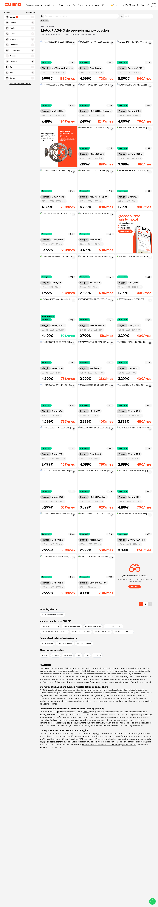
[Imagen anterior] (145, 62)
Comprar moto (32, 5)
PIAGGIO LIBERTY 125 (93, 626)
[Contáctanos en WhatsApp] (152, 901)
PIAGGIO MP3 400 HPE (123, 632)
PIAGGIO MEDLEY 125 (113, 626)
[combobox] (136, 16)
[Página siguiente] (150, 604)
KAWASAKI (68, 655)
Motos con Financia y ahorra (53, 615)
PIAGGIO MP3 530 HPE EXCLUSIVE (54, 632)
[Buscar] (42, 16)
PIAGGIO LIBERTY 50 (102, 632)
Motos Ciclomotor (84, 643)
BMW (78, 655)
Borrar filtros (30, 12)
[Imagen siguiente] (74, 62)
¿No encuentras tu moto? (20, 84)
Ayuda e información (95, 5)
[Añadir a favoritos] (73, 43)
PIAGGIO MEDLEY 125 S (50, 626)
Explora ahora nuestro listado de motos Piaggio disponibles (109, 745)
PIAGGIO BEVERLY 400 (72, 626)
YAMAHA (55, 655)
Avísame (135, 587)
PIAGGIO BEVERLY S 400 (81, 632)
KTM (87, 655)
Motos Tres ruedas (65, 643)
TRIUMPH (97, 655)
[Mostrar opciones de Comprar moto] (41, 5)
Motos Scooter (47, 643)
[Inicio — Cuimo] (13, 5)
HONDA (44, 655)
